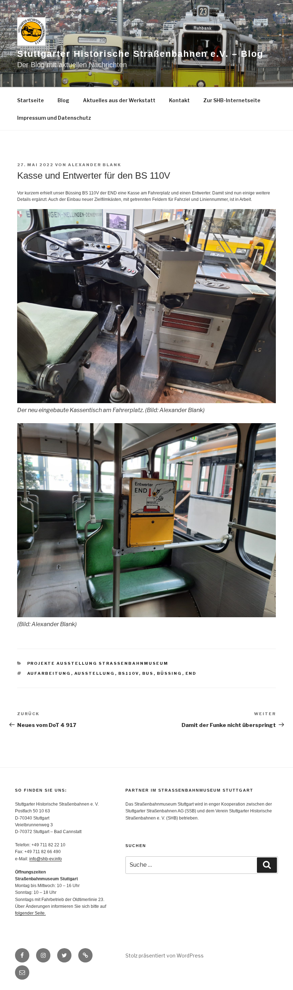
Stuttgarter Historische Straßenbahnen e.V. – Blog (140, 54)
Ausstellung (94, 673)
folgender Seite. (30, 913)
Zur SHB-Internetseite (231, 100)
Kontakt (179, 100)
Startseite (30, 100)
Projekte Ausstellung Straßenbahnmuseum (98, 663)
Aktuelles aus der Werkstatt (119, 100)
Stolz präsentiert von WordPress (164, 955)
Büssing (169, 673)
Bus (148, 673)
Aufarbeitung (49, 673)
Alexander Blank (94, 164)
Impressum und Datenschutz (54, 118)
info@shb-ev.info (45, 858)
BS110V (128, 673)
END (191, 673)
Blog (63, 100)
